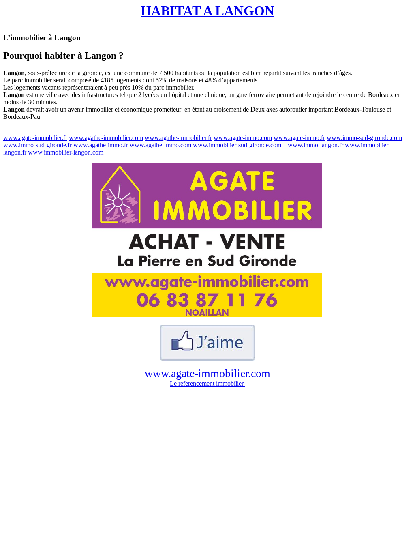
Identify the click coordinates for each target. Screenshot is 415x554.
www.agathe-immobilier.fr (178, 137)
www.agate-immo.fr (299, 137)
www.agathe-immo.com (160, 145)
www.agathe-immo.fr (100, 145)
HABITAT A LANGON (207, 10)
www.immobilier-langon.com (65, 152)
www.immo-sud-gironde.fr (37, 145)
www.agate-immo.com (243, 137)
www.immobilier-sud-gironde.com (237, 145)
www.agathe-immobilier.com (106, 137)
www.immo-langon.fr (315, 145)
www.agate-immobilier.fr (35, 137)
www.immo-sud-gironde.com (364, 137)
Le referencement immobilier (207, 383)
